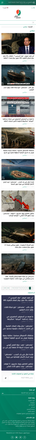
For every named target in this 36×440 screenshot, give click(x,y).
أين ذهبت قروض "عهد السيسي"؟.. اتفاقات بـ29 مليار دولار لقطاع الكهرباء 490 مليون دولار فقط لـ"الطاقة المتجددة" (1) (18, 58)
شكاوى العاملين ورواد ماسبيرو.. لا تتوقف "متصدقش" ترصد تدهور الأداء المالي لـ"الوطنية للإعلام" (18, 214)
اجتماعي (24, 218)
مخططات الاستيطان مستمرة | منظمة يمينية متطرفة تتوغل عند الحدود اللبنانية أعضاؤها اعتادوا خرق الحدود (18, 151)
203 (5, 288)
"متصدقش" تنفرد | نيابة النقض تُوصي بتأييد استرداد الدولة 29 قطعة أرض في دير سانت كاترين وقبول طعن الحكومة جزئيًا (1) (18, 347)
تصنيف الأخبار (31, 411)
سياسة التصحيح (31, 409)
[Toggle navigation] (33, 22)
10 (13, 288)
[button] (9, 8)
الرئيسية (30, 27)
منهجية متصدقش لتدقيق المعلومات (25, 414)
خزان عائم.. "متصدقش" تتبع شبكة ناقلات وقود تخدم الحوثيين (19, 88)
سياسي (25, 27)
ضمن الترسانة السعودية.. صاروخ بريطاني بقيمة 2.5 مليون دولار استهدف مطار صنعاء (19, 246)
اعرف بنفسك (31, 401)
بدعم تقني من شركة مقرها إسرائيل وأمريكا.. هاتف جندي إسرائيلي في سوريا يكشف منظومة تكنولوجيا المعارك (19, 278)
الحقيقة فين (32, 405)
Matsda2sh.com (10, 433)
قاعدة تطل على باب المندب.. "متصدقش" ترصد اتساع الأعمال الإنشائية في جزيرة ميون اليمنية (18, 183)
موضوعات (32, 403)
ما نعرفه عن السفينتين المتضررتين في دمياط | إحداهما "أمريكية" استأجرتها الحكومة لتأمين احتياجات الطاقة (18, 3)
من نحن (33, 407)
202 (8, 288)
